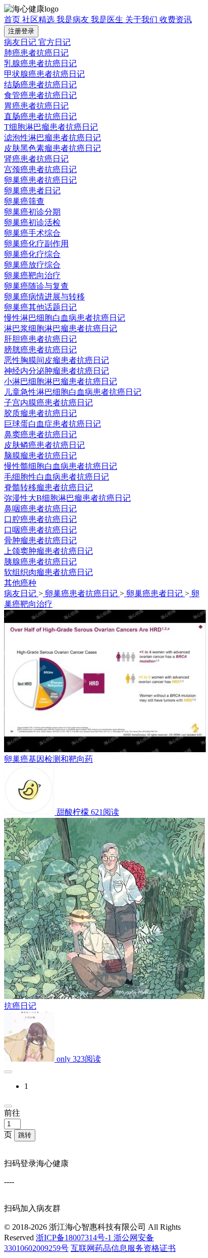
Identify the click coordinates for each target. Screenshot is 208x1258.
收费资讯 (176, 19)
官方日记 (54, 42)
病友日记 (21, 42)
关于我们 (142, 19)
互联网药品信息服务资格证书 (123, 1248)
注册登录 (21, 31)
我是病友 (74, 19)
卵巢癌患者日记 (154, 593)
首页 (13, 19)
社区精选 (39, 19)
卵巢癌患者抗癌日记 (81, 593)
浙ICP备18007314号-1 (75, 1237)
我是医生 (108, 19)
